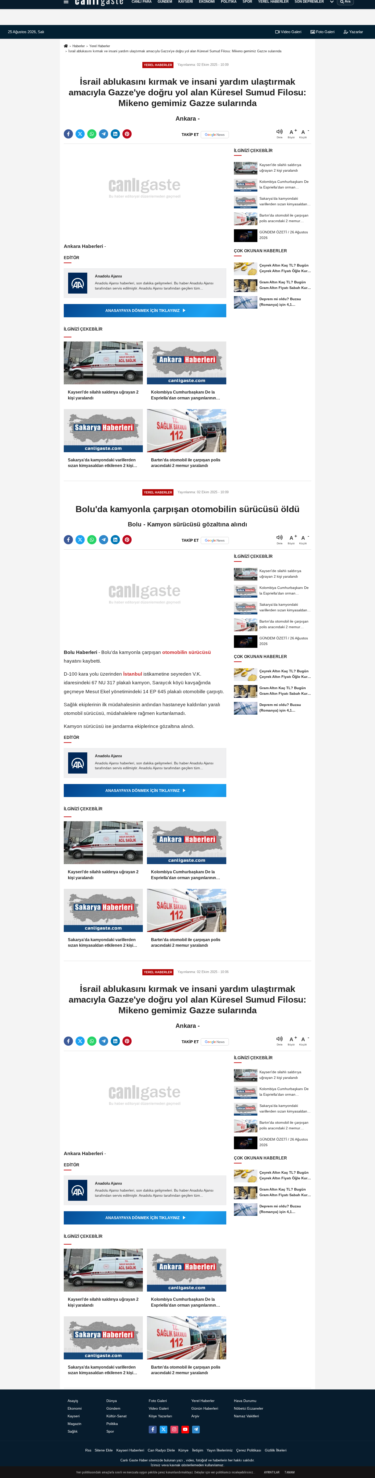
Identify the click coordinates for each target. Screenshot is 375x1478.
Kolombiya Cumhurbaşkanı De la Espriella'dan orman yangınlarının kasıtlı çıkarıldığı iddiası (183, 395)
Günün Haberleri (204, 1408)
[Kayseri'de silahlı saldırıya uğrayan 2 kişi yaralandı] (103, 363)
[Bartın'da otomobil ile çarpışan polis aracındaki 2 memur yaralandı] (186, 430)
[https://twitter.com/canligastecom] (163, 1429)
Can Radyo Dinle (161, 1450)
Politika (112, 1424)
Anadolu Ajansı (108, 276)
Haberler (78, 46)
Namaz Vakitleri (246, 1416)
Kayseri (74, 1416)
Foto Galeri (324, 32)
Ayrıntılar (271, 1472)
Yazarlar (355, 32)
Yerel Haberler (99, 46)
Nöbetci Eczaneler (248, 1408)
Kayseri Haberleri (130, 1450)
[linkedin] (115, 133)
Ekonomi (75, 1408)
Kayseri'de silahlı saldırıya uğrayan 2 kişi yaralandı (103, 395)
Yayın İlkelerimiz (220, 1450)
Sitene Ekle (104, 1450)
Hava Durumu (245, 1401)
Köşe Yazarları (160, 1416)
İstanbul (132, 674)
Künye (183, 1450)
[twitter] (80, 133)
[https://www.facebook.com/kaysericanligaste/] (152, 1429)
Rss (88, 1450)
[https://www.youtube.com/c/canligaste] (185, 1429)
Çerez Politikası (248, 1450)
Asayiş (73, 1401)
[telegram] (103, 133)
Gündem (113, 1408)
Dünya (111, 1401)
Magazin (74, 1424)
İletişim (197, 1450)
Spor (110, 1431)
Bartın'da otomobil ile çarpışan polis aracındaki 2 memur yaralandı (185, 463)
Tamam (289, 1472)
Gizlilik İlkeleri (275, 1450)
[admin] (196, 1429)
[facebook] (68, 133)
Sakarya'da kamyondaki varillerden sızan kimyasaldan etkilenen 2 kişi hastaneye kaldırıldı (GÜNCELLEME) (103, 463)
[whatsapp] (91, 133)
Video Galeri (290, 32)
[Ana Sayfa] (66, 46)
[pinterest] (127, 133)
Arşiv (195, 1416)
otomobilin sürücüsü (186, 652)
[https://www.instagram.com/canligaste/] (174, 1429)
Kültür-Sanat (116, 1416)
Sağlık (73, 1431)
